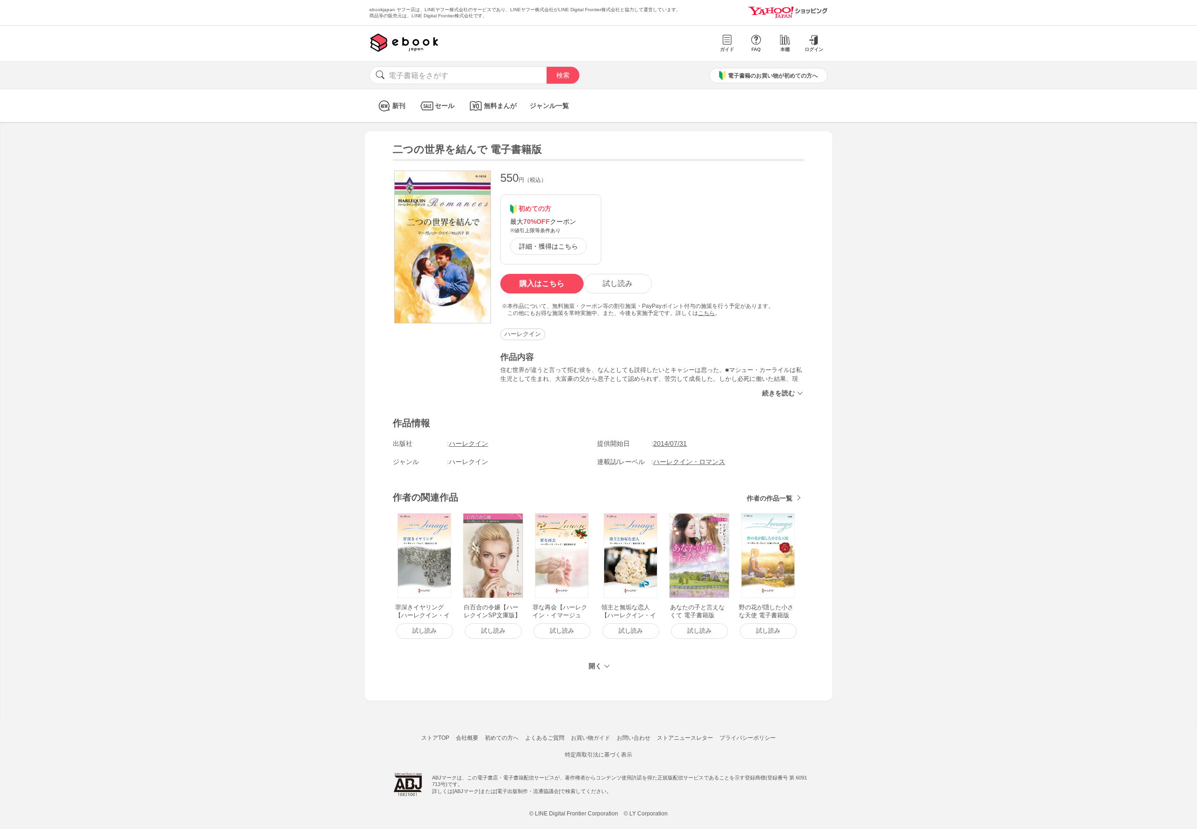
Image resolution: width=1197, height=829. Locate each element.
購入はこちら (541, 283)
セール (444, 105)
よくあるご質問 (544, 738)
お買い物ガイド (590, 738)
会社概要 (467, 738)
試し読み (618, 283)
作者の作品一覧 (770, 498)
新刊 (398, 105)
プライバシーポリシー (748, 738)
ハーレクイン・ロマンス (689, 461)
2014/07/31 (670, 443)
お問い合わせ (633, 738)
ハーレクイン (523, 333)
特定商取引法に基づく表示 (598, 754)
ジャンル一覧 (549, 105)
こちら (706, 313)
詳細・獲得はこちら (548, 246)
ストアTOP (435, 738)
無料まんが (500, 105)
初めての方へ (502, 738)
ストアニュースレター (685, 738)
